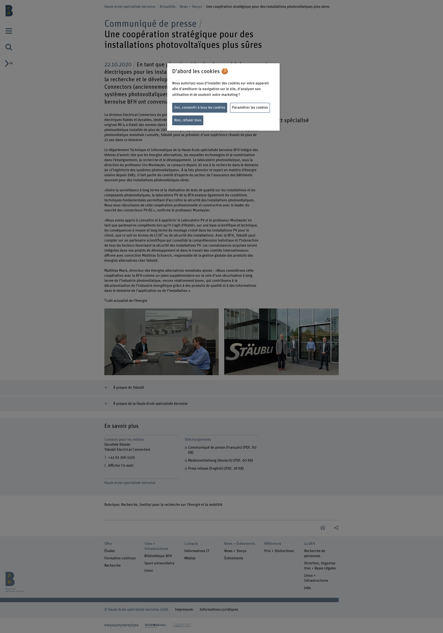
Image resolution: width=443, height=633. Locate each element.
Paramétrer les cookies (250, 108)
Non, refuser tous (187, 120)
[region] (223, 97)
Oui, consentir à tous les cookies (199, 108)
